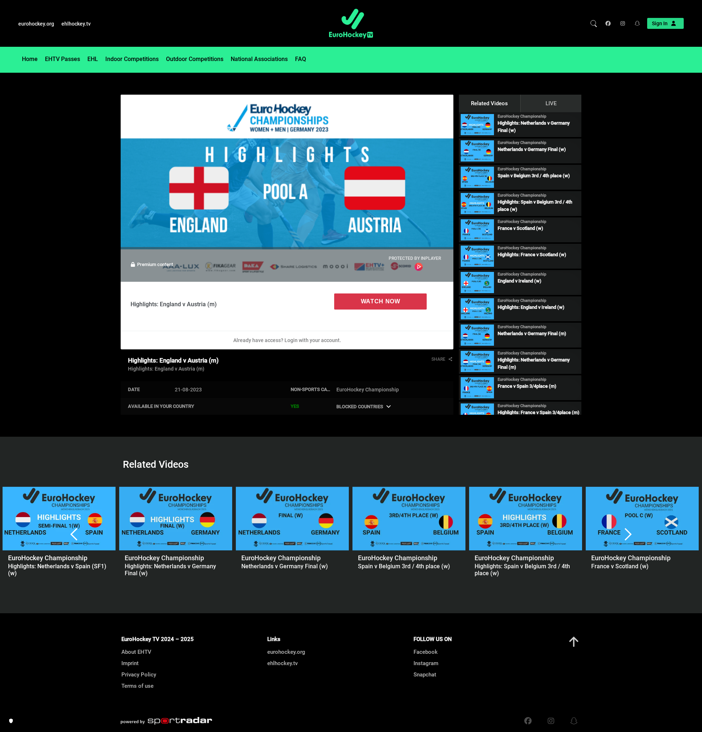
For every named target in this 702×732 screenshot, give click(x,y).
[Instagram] (622, 23)
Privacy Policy (138, 674)
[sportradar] (166, 721)
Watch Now (380, 301)
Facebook (426, 652)
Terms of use (137, 686)
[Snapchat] (635, 23)
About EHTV (136, 652)
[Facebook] (610, 23)
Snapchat (425, 674)
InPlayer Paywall (418, 266)
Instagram (426, 663)
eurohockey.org (36, 24)
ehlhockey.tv (76, 24)
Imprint (130, 663)
